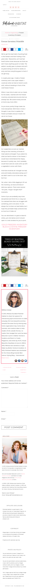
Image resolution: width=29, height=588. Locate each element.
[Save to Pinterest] (4, 49)
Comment (5, 387)
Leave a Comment (14, 38)
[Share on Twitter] (19, 49)
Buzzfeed (9, 479)
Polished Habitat (14, 23)
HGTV (16, 477)
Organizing (14, 32)
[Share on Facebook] (12, 49)
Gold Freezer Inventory (14, 225)
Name (3, 411)
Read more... (6, 358)
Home (7, 32)
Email (3, 419)
